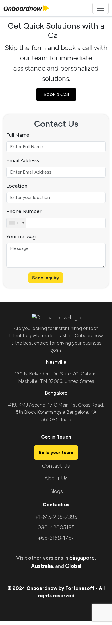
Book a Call (56, 94)
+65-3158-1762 (56, 538)
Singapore (82, 557)
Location (16, 186)
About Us (56, 478)
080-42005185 (56, 527)
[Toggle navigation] (100, 8)
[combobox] (16, 223)
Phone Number (24, 211)
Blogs (56, 491)
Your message (22, 237)
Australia (42, 566)
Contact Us (56, 466)
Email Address (22, 160)
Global (73, 566)
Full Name (17, 135)
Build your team (56, 452)
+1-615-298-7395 (56, 517)
